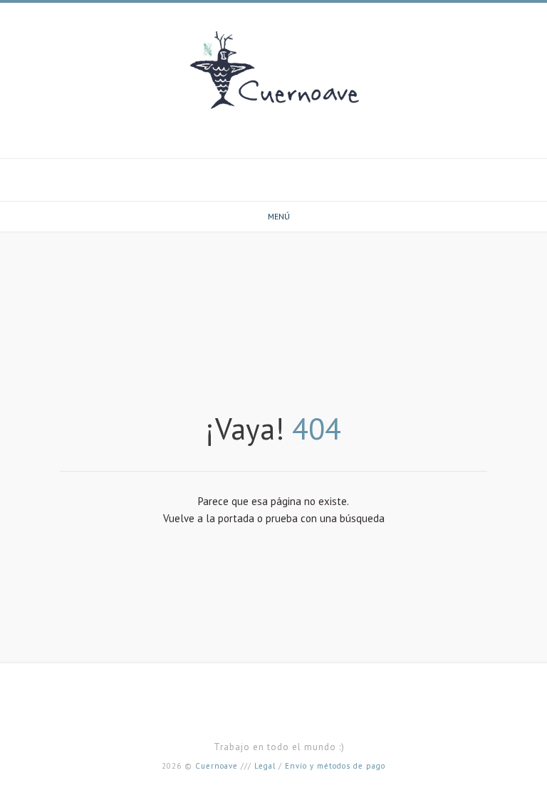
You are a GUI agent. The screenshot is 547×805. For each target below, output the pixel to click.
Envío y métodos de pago (335, 766)
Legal (265, 766)
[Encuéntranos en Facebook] (273, 170)
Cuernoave (216, 766)
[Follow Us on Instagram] (290, 170)
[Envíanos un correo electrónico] (256, 170)
